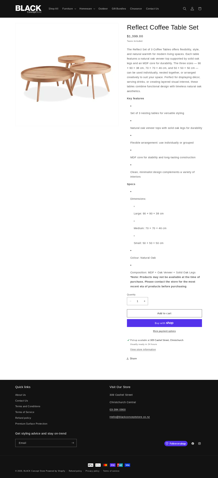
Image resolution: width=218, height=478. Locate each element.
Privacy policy (92, 471)
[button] (68, 8)
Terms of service (111, 471)
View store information (143, 349)
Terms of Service (24, 412)
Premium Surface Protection (31, 423)
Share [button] (133, 358)
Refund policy (23, 418)
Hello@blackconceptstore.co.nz (130, 416)
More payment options (164, 331)
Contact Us (21, 400)
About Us (20, 394)
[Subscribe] (73, 443)
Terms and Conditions (27, 406)
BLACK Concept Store (34, 471)
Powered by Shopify (55, 471)
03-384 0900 (118, 409)
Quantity (131, 294)
